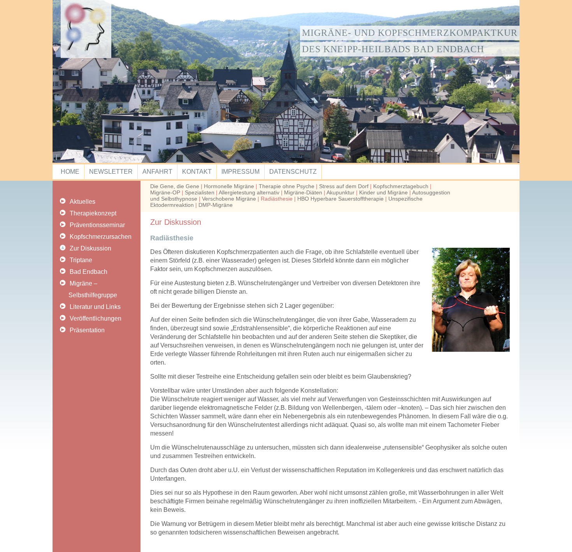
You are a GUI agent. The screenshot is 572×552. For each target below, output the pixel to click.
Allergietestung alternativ (249, 192)
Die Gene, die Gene (174, 186)
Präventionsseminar (97, 225)
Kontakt (197, 171)
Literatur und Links (95, 306)
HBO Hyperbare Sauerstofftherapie (340, 199)
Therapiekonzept (93, 213)
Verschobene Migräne (229, 199)
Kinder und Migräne (383, 192)
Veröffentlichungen (95, 318)
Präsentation (87, 330)
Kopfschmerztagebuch (400, 186)
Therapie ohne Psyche (286, 186)
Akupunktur (340, 192)
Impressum (240, 171)
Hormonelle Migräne (229, 186)
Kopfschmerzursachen (101, 236)
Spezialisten (199, 192)
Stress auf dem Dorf (343, 186)
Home (70, 171)
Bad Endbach (88, 271)
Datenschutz (293, 171)
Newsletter (111, 171)
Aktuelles (82, 201)
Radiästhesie (277, 199)
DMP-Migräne (215, 205)
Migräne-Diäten (303, 192)
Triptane (81, 260)
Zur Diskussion (90, 248)
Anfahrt (157, 171)
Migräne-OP (165, 192)
